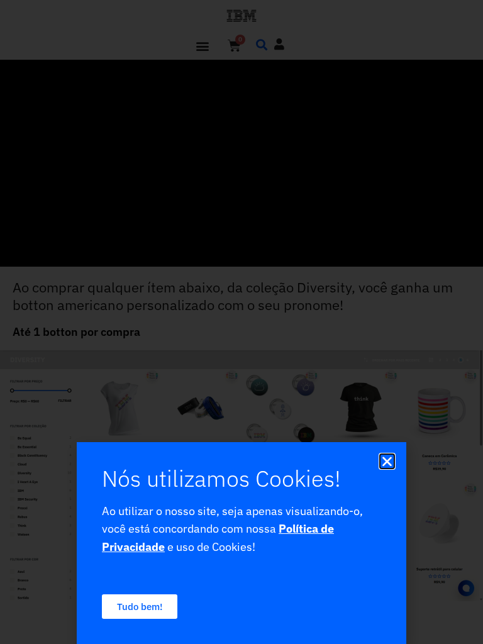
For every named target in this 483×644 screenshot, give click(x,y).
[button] (387, 461)
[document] (241, 322)
